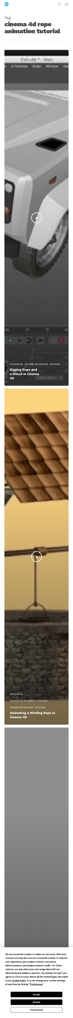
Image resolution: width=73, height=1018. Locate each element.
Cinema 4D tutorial (36, 364)
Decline (36, 1002)
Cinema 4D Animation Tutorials (29, 700)
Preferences (36, 1010)
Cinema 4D (16, 364)
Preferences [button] (36, 984)
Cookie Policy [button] (19, 980)
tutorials (55, 364)
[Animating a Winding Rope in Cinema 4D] (36, 556)
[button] (67, 4)
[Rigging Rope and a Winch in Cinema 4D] (36, 218)
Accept (36, 994)
